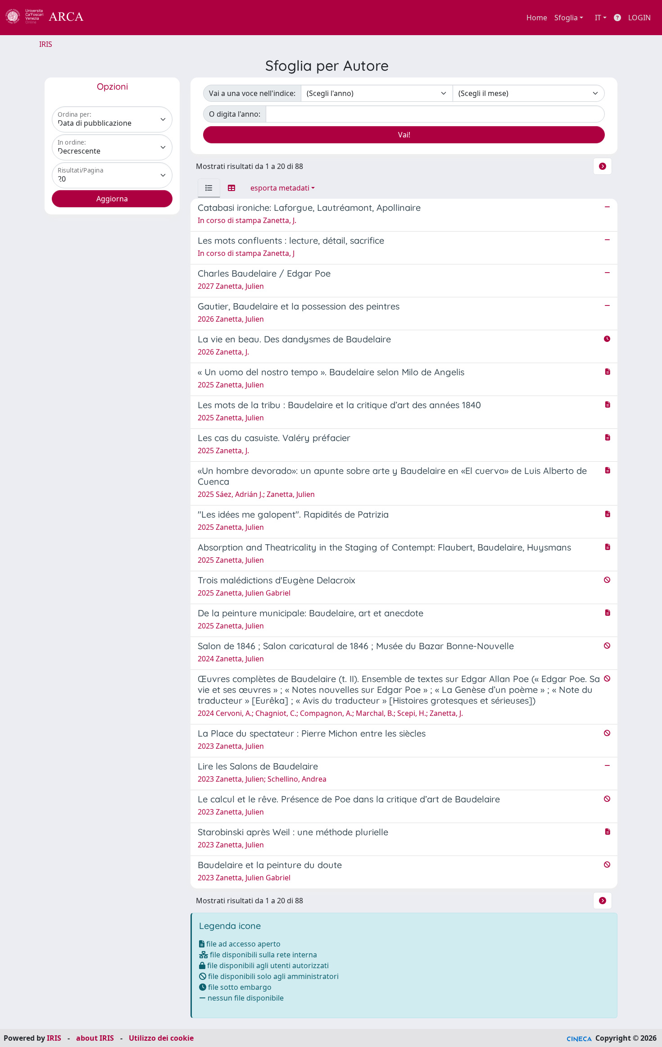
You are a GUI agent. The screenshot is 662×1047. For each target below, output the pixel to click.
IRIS (45, 44)
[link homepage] (49, 17)
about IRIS (95, 1038)
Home (536, 18)
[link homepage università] (108, 17)
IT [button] (598, 18)
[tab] (209, 187)
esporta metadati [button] (279, 188)
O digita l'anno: (234, 114)
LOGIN (639, 18)
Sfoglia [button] (566, 18)
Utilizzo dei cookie (161, 1038)
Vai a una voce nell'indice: (252, 93)
